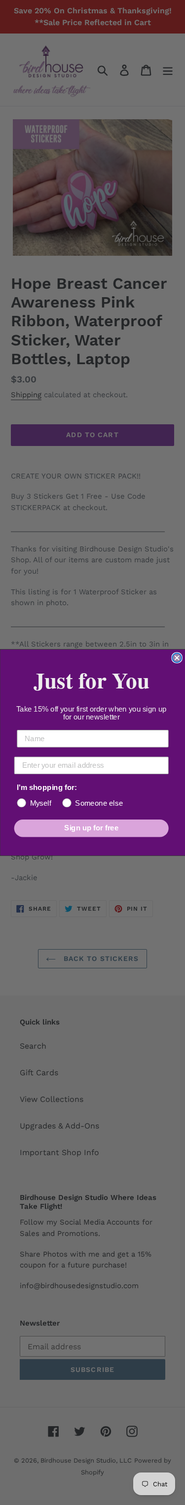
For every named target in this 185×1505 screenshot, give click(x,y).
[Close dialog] (177, 657)
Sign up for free (91, 828)
